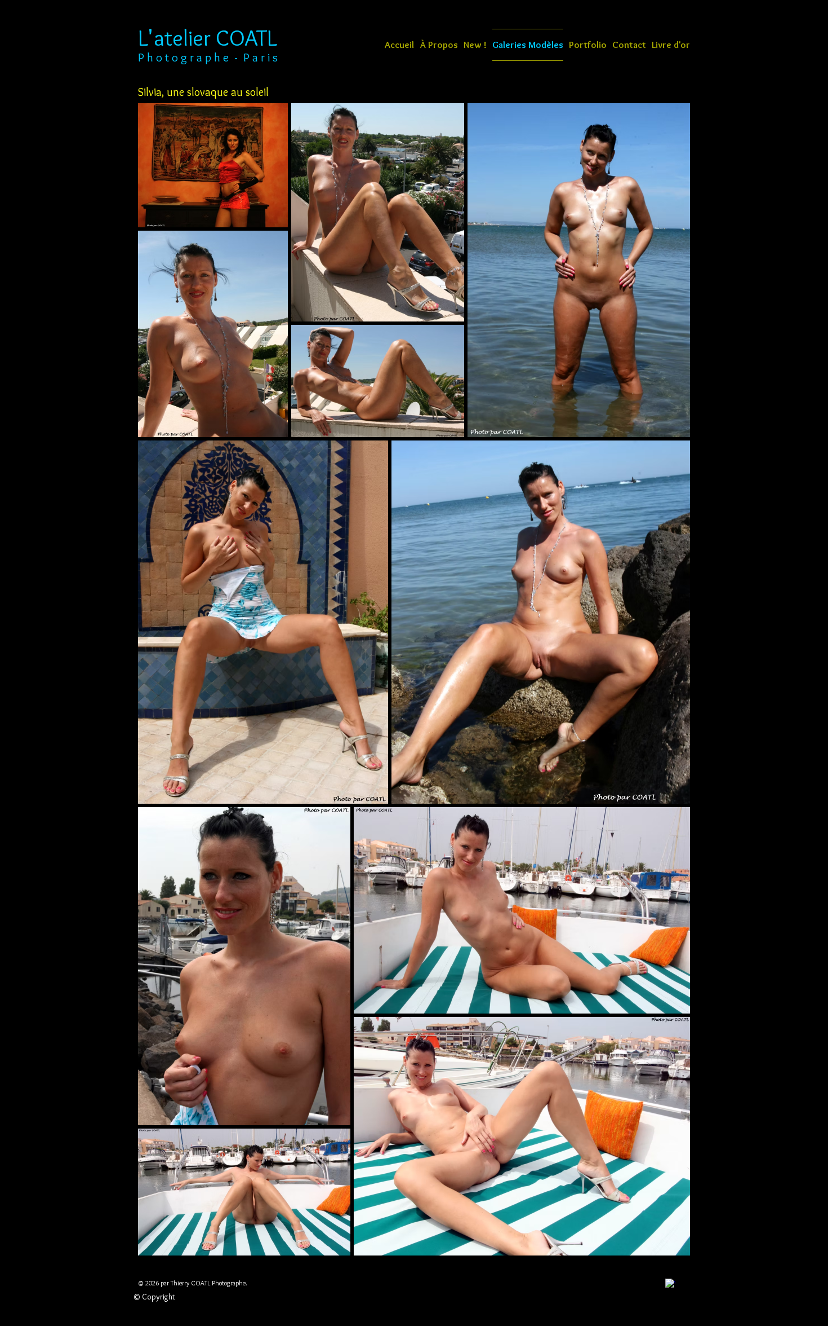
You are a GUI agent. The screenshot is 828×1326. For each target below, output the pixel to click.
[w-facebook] (670, 1284)
